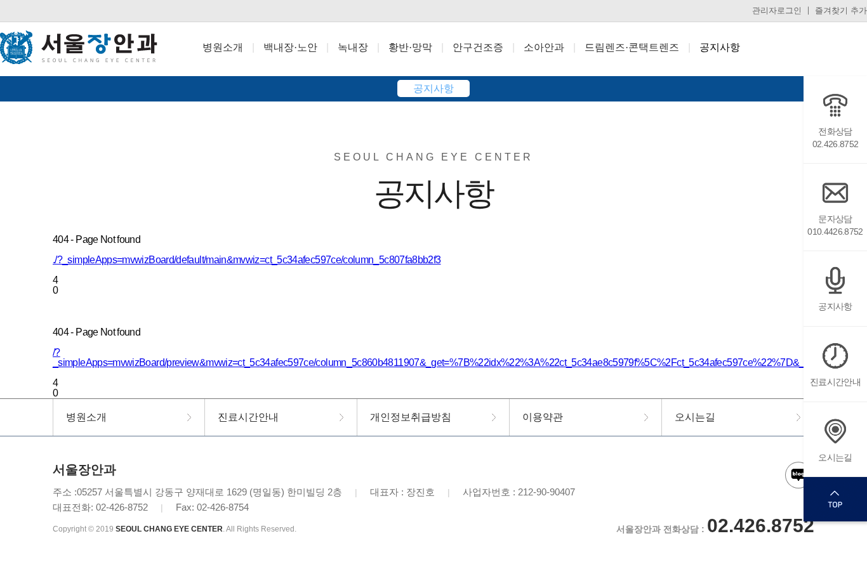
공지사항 (719, 47)
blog (798, 475)
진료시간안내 (835, 382)
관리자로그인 (777, 10)
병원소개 (222, 47)
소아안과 (544, 47)
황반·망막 (410, 47)
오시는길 (835, 457)
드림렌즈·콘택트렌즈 (632, 47)
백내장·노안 (290, 47)
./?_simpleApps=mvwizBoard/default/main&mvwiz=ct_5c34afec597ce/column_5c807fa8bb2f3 (247, 259)
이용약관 (542, 417)
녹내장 (353, 47)
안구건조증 (478, 47)
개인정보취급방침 (410, 417)
